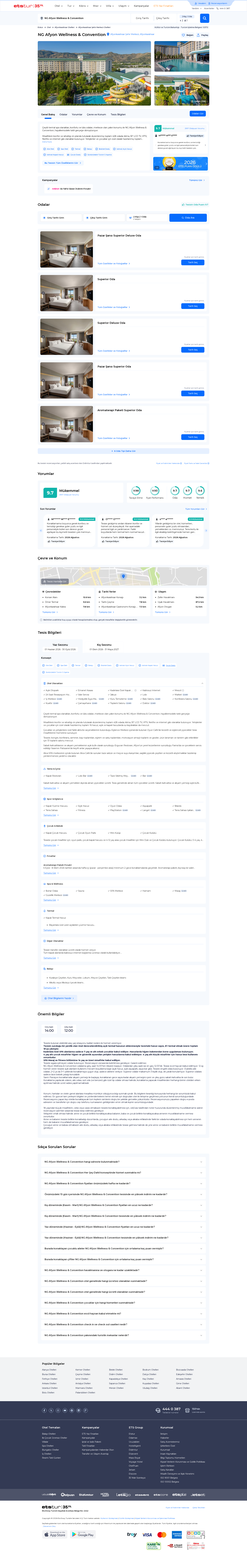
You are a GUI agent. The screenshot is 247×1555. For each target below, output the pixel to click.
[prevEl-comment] (156, 145)
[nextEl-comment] (205, 145)
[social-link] (44, 1410)
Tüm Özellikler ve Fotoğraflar (112, 263)
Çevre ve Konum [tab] (96, 114)
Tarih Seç (193, 262)
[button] (204, 18)
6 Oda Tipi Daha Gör (125, 451)
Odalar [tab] (63, 114)
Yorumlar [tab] (77, 114)
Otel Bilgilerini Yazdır (59, 998)
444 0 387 (225, 8)
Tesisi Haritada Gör (56, 581)
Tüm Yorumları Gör (195, 509)
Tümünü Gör (195, 180)
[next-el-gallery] (146, 73)
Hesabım (202, 3)
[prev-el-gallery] (42, 73)
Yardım (195, 8)
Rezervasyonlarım (219, 3)
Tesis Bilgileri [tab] (118, 114)
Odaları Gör (198, 113)
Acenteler (209, 8)
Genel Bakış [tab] (48, 114)
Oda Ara (189, 217)
